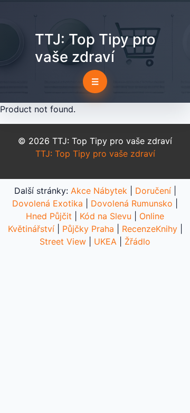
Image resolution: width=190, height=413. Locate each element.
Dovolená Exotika (47, 203)
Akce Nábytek (99, 190)
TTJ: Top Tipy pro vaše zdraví (95, 48)
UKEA (105, 241)
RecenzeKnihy (149, 228)
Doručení (153, 190)
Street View (63, 241)
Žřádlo (137, 241)
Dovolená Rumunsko (132, 203)
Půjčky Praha (88, 228)
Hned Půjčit (49, 216)
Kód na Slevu (105, 216)
